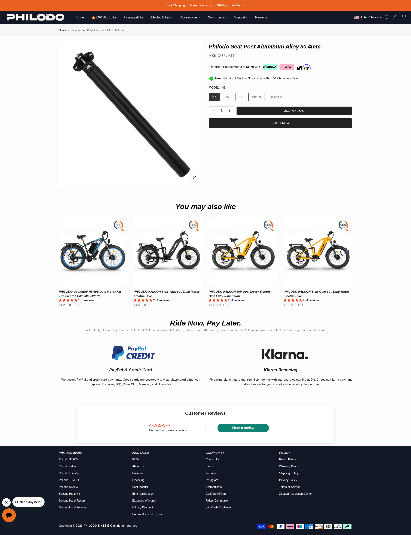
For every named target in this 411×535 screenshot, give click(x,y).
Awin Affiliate (214, 486)
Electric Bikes (160, 17)
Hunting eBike (133, 17)
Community (216, 17)
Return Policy (287, 459)
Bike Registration (142, 493)
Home (79, 17)
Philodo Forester (69, 473)
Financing (138, 480)
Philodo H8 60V (68, 459)
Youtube (211, 473)
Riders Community (217, 500)
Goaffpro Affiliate (216, 493)
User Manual (140, 486)
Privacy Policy (288, 480)
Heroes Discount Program (148, 514)
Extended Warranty (144, 500)
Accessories (189, 17)
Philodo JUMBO (69, 480)
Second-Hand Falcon (72, 500)
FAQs (135, 459)
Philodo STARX (68, 486)
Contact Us (213, 459)
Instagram (212, 480)
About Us (138, 466)
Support (239, 17)
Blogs (209, 466)
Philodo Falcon (68, 466)
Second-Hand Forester (73, 507)
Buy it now (280, 123)
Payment (137, 473)
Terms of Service (289, 486)
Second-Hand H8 (69, 493)
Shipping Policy (288, 473)
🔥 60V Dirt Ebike (103, 17)
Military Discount (142, 507)
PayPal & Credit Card (130, 370)
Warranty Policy (289, 466)
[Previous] (66, 252)
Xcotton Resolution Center (295, 493)
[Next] (344, 252)
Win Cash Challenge (218, 507)
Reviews (261, 17)
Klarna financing (280, 370)
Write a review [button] (243, 428)
